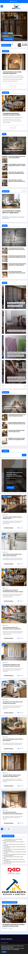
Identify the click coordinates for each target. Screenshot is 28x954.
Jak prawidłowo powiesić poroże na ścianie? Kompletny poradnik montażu (16, 413)
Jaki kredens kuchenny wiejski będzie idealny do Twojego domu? (13, 112)
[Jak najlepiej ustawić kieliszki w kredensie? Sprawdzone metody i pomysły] (14, 575)
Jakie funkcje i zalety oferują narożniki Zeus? (11, 210)
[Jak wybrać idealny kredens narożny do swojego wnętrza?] (14, 502)
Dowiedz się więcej (8, 39)
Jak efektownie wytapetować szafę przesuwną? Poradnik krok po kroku (17, 255)
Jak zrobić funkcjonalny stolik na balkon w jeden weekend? (14, 148)
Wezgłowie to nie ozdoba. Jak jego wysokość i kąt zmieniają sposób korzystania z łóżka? (16, 437)
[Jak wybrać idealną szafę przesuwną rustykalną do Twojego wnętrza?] (14, 760)
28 (8, 827)
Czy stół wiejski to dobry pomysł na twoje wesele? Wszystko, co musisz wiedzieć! (16, 163)
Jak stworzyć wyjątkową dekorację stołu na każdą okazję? (16, 155)
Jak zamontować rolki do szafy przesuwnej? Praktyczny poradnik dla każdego (16, 247)
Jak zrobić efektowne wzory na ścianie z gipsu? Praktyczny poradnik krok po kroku (13, 406)
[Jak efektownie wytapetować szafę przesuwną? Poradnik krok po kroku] (14, 649)
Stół (3, 717)
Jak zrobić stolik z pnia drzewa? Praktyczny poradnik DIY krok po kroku (16, 171)
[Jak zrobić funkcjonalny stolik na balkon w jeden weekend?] (14, 724)
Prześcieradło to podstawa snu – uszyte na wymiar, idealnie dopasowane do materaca (14, 353)
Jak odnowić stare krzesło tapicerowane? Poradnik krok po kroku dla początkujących (13, 701)
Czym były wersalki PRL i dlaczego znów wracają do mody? (16, 429)
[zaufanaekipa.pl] (14, 885)
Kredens (5, 33)
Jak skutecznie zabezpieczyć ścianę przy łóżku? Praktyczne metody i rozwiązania (13, 304)
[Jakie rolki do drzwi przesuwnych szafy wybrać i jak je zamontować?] (14, 539)
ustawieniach (16, 949)
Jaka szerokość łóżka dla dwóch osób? (13, 329)
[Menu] (2, 6)
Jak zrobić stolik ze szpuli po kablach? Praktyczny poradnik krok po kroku (17, 179)
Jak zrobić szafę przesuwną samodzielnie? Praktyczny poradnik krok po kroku (17, 270)
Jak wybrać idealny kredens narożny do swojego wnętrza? (12, 516)
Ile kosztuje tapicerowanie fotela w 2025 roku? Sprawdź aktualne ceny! (16, 421)
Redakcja (10, 33)
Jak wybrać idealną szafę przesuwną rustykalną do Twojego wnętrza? (17, 263)
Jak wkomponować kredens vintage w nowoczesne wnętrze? (12, 36)
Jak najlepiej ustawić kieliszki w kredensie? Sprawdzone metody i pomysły (11, 44)
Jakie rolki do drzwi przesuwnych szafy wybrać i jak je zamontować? (13, 239)
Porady (4, 679)
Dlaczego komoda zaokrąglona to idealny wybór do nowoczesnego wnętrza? (12, 73)
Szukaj (5, 449)
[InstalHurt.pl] (14, 869)
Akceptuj (4, 951)
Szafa (4, 532)
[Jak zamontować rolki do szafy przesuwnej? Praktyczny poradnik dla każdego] (14, 612)
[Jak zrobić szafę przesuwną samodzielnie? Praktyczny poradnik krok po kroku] (14, 797)
